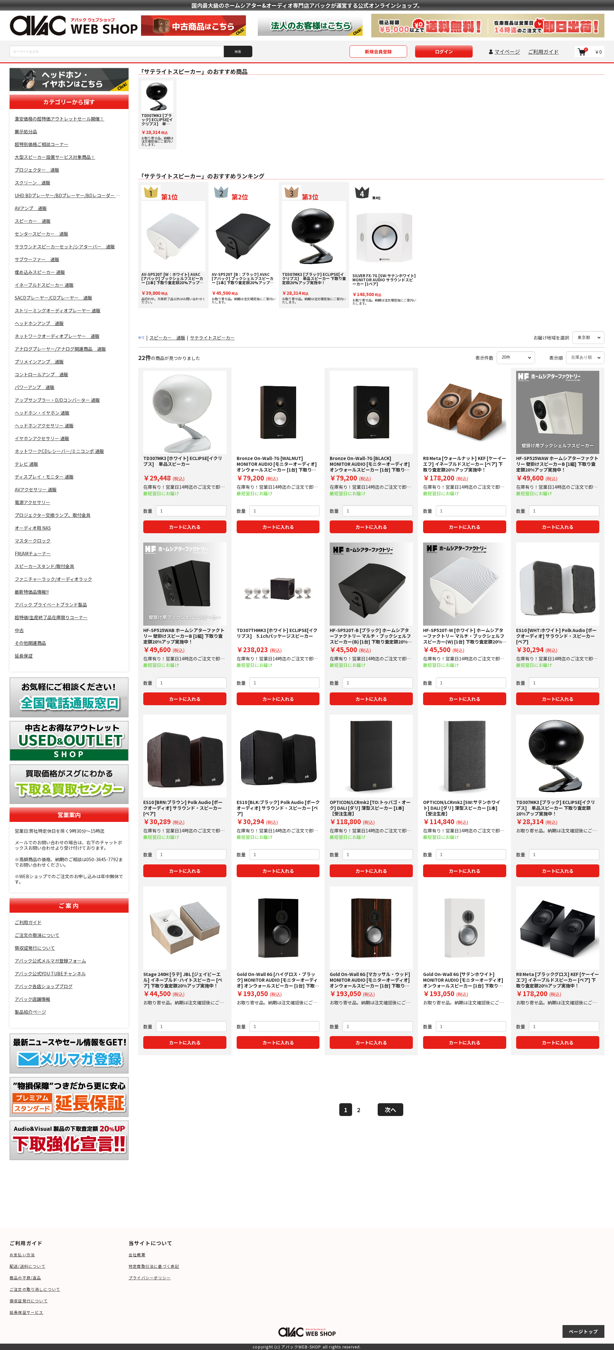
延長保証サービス (26, 1312)
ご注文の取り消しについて (35, 1289)
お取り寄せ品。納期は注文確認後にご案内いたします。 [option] (157, 130)
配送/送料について (27, 1266)
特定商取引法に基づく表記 (154, 1266)
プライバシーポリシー (150, 1277)
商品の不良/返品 (25, 1277)
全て (141, 337)
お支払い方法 (22, 1254)
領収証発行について (29, 1300)
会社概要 (137, 1254)
